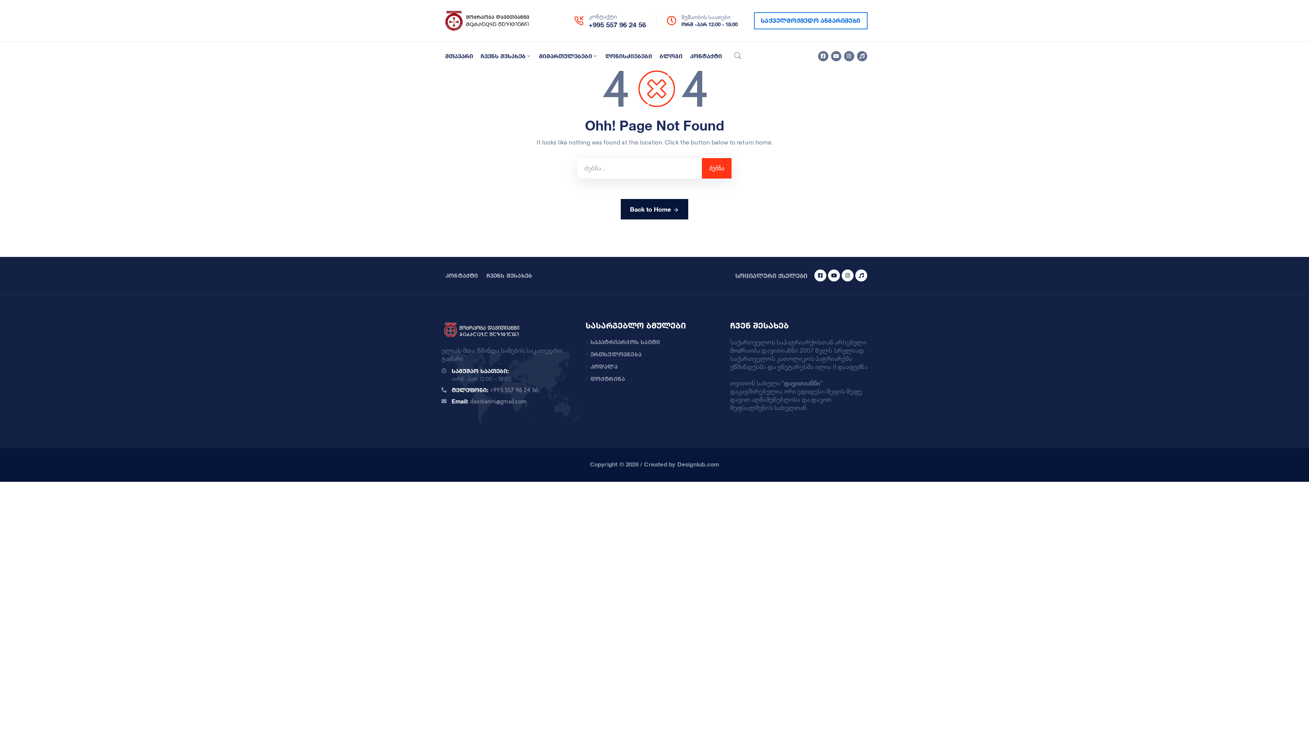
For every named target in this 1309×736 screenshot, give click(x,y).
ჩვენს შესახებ (503, 56)
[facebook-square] (823, 56)
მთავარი (459, 56)
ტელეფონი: (495, 390)
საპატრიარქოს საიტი (625, 342)
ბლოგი (671, 56)
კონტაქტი (706, 56)
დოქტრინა (607, 378)
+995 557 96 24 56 (617, 25)
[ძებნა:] (639, 168)
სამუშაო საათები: (480, 370)
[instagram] (849, 56)
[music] (862, 56)
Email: (489, 401)
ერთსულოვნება (616, 354)
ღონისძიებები (628, 56)
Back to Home (650, 209)
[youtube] (836, 56)
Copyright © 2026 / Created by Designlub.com (654, 464)
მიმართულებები (565, 56)
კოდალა (604, 366)
